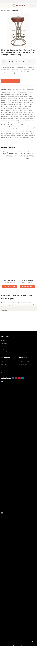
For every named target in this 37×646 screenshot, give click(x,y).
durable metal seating (14, 104)
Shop (8, 10)
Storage (3, 367)
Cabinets (3, 370)
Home (3, 10)
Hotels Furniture (6, 110)
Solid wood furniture (12, 131)
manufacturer (5, 121)
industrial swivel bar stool (14, 114)
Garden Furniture (6, 108)
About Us (4, 343)
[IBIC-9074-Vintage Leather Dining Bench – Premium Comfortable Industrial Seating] (9, 215)
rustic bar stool (29, 127)
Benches (7, 282)
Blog (2, 349)
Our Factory (4, 346)
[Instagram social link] (16, 378)
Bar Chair (24, 282)
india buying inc (17, 110)
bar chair (20, 92)
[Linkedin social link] (22, 378)
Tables (3, 361)
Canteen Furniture (7, 98)
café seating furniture (25, 96)
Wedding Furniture (28, 137)
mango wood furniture (27, 119)
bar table (11, 94)
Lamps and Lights (7, 116)
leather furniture (19, 116)
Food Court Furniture (7, 106)
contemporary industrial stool (17, 100)
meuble (8, 123)
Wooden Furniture (23, 361)
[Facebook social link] (13, 378)
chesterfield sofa (19, 98)
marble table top (16, 121)
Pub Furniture (12, 125)
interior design (27, 114)
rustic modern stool (7, 129)
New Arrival (21, 372)
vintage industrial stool (15, 137)
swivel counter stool (18, 133)
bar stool (4, 94)
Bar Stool (12, 89)
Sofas (3, 372)
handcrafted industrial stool (21, 108)
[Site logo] (18, 5)
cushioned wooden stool (15, 102)
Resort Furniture (23, 125)
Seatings (15, 10)
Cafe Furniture (12, 96)
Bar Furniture (28, 92)
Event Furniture (27, 104)
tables (13, 135)
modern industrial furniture (19, 123)
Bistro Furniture (20, 94)
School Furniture (20, 129)
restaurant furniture (17, 127)
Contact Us (4, 352)
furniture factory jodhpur (23, 106)
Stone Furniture (22, 364)
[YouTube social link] (19, 378)
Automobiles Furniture (24, 370)
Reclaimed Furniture (24, 367)
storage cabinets (24, 131)
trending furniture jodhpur (24, 135)
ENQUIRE (32, 5)
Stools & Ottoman (28, 89)
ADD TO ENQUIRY (11, 81)
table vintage (5, 135)
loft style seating (13, 119)
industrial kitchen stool (15, 112)
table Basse (29, 133)
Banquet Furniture (10, 92)
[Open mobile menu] (2, 5)
